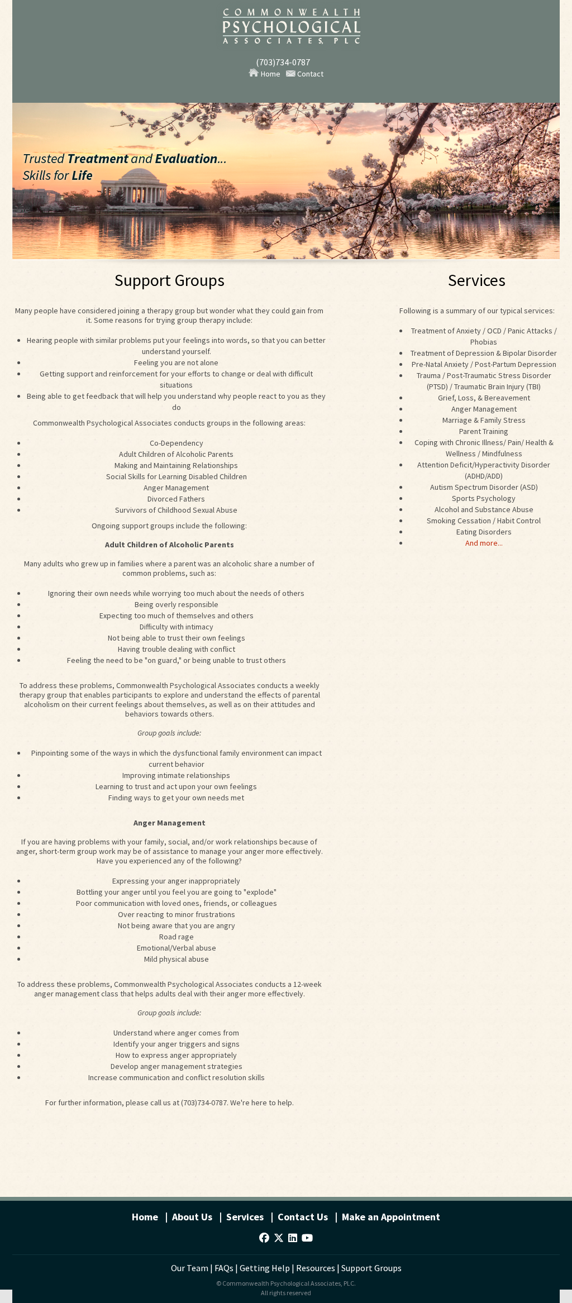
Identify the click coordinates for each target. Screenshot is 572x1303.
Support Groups (371, 1267)
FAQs (223, 1267)
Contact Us (303, 1216)
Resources (315, 1267)
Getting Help (265, 1267)
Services (245, 1216)
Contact (309, 74)
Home (269, 74)
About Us (192, 1216)
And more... (484, 543)
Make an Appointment (391, 1216)
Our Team (189, 1267)
